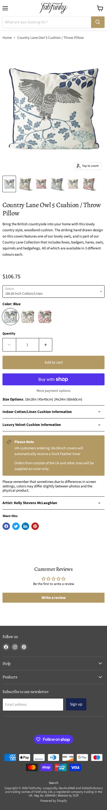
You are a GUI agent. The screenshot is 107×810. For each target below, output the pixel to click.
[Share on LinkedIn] (25, 526)
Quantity (8, 334)
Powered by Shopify (53, 801)
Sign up (76, 704)
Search (53, 783)
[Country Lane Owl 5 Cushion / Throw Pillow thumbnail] (9, 184)
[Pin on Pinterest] (35, 526)
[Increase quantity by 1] (46, 344)
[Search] (98, 22)
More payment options (53, 391)
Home (7, 38)
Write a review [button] (54, 597)
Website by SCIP (68, 795)
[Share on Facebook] (6, 526)
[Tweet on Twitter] (16, 526)
